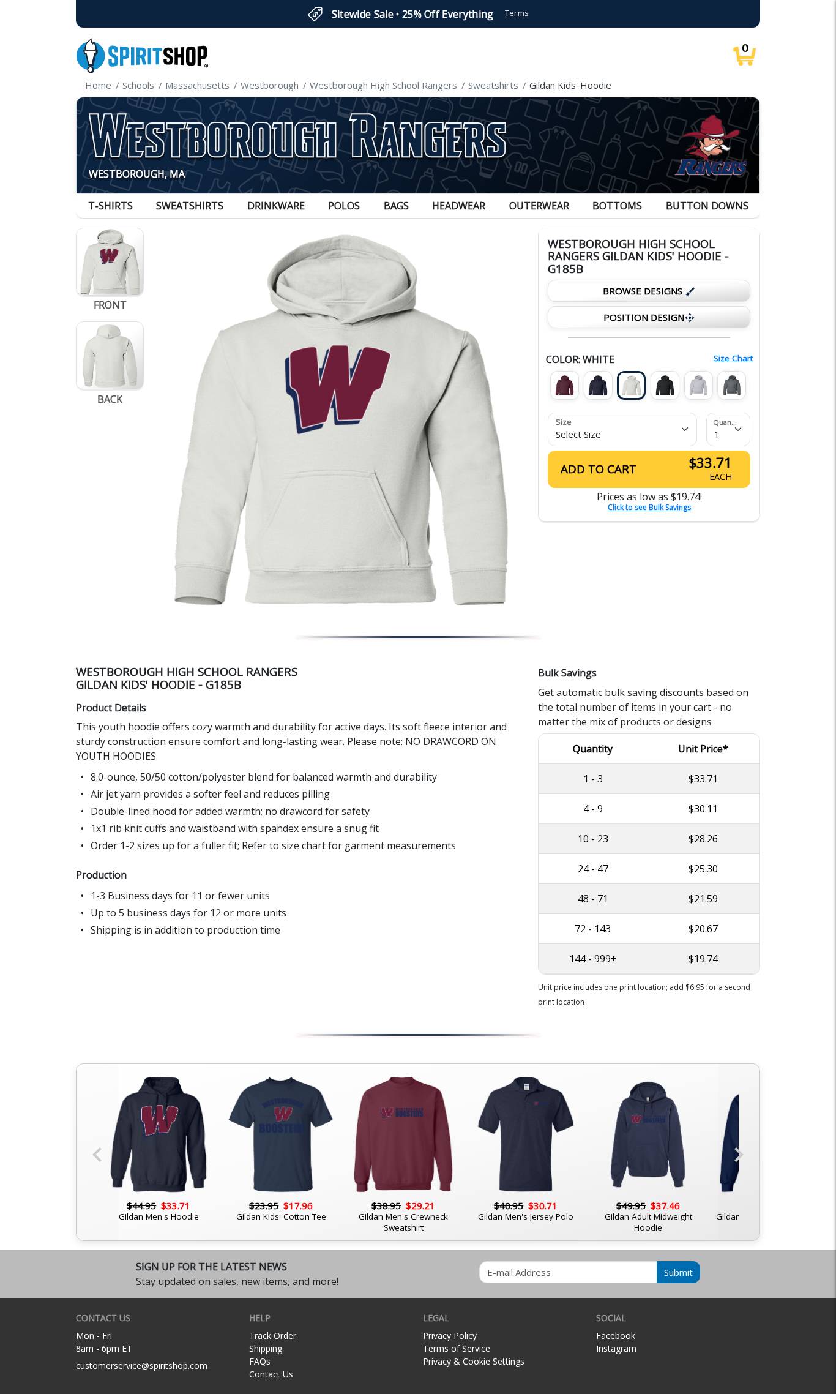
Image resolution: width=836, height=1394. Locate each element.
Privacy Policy (450, 1335)
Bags (396, 205)
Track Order (272, 1335)
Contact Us (271, 1374)
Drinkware (276, 205)
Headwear (458, 205)
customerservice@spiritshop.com (141, 1365)
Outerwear (539, 205)
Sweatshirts (189, 205)
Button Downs (707, 205)
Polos (344, 205)
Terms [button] (517, 13)
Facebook (615, 1335)
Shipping (265, 1348)
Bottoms (617, 205)
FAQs (260, 1361)
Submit (678, 1272)
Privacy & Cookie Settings (473, 1361)
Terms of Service (456, 1348)
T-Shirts (110, 205)
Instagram (616, 1348)
